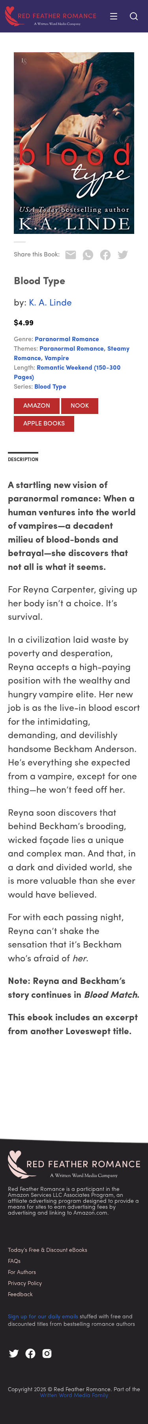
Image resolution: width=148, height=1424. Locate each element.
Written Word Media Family (74, 1396)
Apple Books (44, 424)
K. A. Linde (50, 303)
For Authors (22, 1273)
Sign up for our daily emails (43, 1317)
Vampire (57, 358)
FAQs (14, 1262)
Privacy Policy (25, 1284)
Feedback (20, 1295)
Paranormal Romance (67, 339)
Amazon (36, 406)
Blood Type (50, 387)
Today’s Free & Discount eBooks (47, 1250)
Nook (80, 406)
